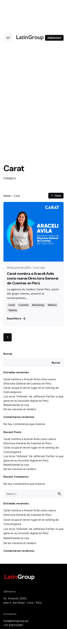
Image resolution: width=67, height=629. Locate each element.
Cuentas (24, 304)
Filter (58, 195)
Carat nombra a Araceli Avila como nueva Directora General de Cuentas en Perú (32, 278)
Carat (11, 304)
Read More (14, 318)
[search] (59, 494)
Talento (12, 310)
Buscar (8, 354)
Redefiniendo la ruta (16, 405)
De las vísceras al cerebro (19, 409)
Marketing (38, 304)
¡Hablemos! (54, 37)
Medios (52, 304)
